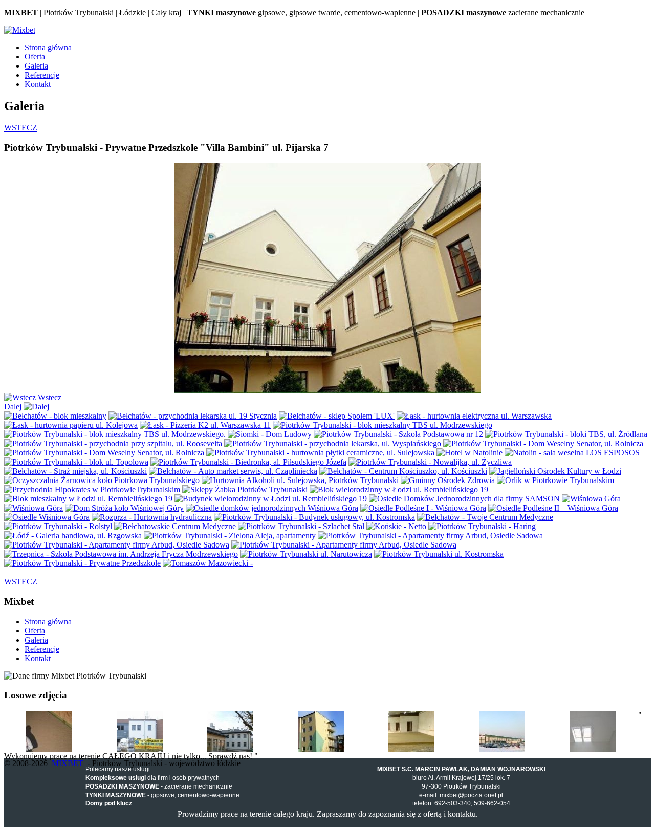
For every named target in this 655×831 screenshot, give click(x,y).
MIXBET (67, 763)
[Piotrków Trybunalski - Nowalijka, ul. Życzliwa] (430, 461)
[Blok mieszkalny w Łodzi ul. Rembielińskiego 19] (88, 498)
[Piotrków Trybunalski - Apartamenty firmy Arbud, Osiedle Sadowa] (430, 535)
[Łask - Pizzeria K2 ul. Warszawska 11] (205, 425)
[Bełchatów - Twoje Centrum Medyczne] (485, 517)
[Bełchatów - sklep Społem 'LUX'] (337, 415)
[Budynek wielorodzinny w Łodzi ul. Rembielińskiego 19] (270, 498)
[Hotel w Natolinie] (469, 452)
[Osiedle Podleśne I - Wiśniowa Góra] (423, 508)
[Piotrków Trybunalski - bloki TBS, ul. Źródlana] (566, 434)
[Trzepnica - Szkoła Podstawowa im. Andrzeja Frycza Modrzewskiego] (121, 554)
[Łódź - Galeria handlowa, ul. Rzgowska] (73, 535)
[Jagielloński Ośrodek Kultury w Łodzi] (555, 471)
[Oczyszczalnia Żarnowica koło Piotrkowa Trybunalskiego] (102, 480)
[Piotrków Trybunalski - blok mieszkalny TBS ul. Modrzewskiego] (382, 425)
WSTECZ (20, 127)
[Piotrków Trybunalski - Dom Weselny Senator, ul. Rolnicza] (543, 443)
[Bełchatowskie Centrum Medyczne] (175, 526)
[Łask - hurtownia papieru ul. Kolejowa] (71, 425)
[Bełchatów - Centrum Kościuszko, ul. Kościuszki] (403, 471)
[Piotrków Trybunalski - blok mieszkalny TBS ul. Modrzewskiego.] (115, 434)
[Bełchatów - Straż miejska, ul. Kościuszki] (75, 471)
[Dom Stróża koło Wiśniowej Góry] (124, 508)
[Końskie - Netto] (396, 526)
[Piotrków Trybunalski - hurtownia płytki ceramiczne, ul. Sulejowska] (320, 452)
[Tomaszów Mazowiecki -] (208, 563)
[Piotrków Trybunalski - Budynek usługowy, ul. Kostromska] (314, 517)
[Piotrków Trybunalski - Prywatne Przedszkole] (82, 563)
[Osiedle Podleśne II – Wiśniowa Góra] (553, 508)
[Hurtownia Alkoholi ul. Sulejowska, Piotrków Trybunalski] (300, 480)
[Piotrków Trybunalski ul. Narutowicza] (306, 554)
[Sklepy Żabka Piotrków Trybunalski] (245, 489)
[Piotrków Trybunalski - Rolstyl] (58, 526)
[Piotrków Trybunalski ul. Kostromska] (439, 554)
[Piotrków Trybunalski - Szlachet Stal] (301, 526)
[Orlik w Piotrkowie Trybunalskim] (555, 480)
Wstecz (49, 397)
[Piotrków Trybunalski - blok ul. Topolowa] (76, 461)
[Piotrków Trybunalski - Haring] (482, 526)
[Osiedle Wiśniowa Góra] (47, 517)
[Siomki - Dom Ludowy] (270, 434)
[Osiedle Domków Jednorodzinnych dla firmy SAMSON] (464, 498)
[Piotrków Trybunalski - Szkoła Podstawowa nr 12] (398, 434)
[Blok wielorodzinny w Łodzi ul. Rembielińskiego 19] (399, 489)
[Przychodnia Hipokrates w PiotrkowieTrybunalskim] (92, 489)
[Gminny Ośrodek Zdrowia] (448, 480)
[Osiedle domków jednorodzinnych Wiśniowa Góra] (272, 508)
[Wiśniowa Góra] (591, 498)
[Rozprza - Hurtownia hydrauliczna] (152, 517)
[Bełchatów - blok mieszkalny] (55, 415)
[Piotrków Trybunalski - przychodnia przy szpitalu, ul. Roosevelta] (113, 443)
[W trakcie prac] (49, 749)
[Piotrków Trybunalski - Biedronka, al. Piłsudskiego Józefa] (248, 461)
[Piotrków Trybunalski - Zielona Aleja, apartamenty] (230, 535)
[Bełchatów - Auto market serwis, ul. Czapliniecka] (233, 471)
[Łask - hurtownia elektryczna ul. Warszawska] (474, 415)
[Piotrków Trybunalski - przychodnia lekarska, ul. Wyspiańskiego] (332, 443)
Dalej (12, 406)
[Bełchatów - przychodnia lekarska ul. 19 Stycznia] (192, 415)
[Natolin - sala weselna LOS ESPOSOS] (572, 452)
